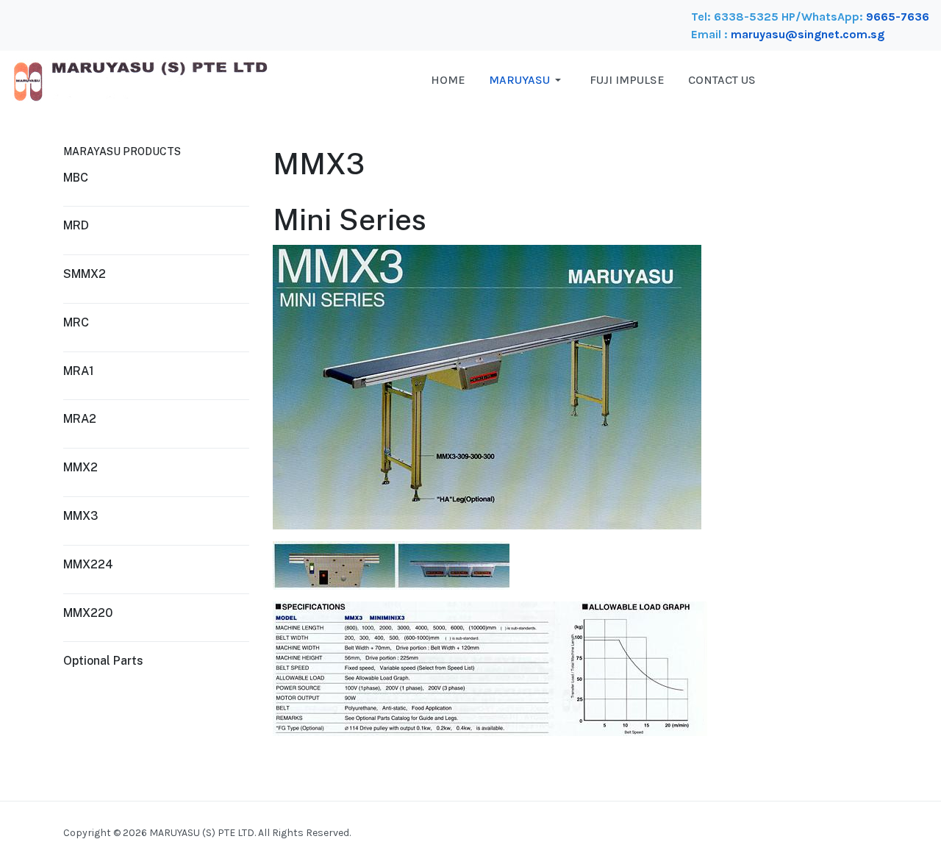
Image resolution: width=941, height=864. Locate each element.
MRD (76, 225)
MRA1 (78, 371)
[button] (527, 80)
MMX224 (88, 564)
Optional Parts (103, 661)
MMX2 (80, 467)
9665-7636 (897, 17)
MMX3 (80, 516)
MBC (75, 178)
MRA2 (79, 419)
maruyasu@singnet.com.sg (807, 34)
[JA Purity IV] (140, 79)
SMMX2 (84, 274)
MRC (76, 322)
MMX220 (87, 613)
